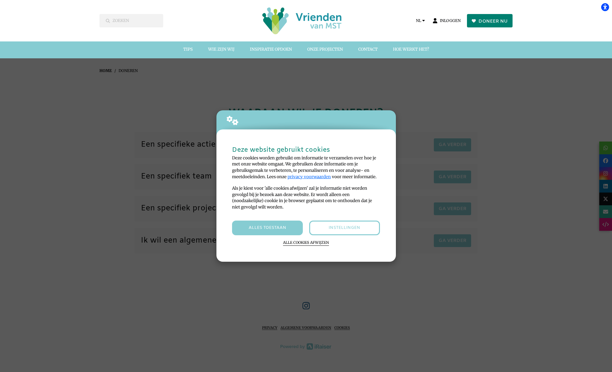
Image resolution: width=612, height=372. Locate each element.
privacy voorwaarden (309, 176)
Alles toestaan (267, 227)
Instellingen (344, 227)
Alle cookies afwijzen (306, 242)
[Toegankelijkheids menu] (605, 7)
